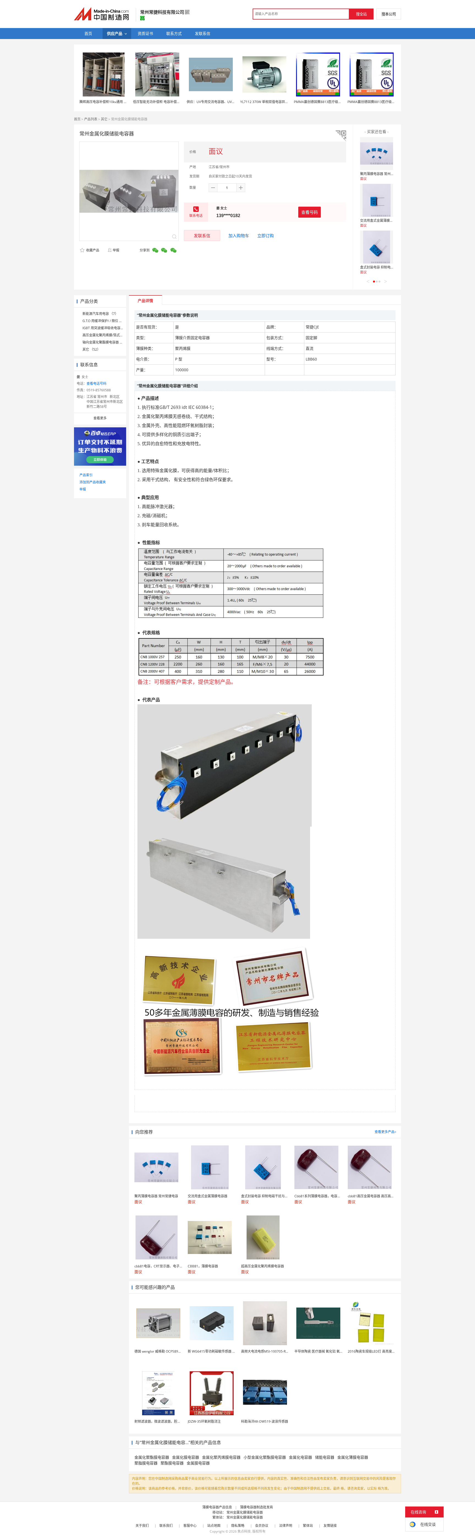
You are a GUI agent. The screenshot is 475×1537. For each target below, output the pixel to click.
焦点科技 (244, 1531)
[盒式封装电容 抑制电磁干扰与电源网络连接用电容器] (376, 247)
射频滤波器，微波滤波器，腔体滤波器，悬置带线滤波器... (176, 1421)
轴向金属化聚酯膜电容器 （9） (105, 342)
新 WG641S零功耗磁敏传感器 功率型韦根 (218, 1351)
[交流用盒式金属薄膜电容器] (376, 200)
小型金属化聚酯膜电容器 (265, 1457)
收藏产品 (92, 250)
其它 (104, 119)
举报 (116, 250)
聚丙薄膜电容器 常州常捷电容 (382, 173)
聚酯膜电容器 (172, 1463)
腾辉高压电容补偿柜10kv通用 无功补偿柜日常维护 (116, 101)
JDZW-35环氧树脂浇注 (204, 1421)
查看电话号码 (96, 383)
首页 (77, 119)
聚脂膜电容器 (146, 1463)
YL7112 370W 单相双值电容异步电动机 (269, 101)
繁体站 (308, 1525)
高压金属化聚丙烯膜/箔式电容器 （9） (110, 335)
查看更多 (100, 418)
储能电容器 (324, 1457)
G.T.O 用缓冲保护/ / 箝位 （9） (105, 321)
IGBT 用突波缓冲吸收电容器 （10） (108, 328)
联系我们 (166, 1525)
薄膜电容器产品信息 (217, 1507)
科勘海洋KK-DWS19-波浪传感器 (264, 1421)
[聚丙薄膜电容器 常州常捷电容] (376, 153)
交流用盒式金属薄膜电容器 (380, 220)
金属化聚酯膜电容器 (151, 1457)
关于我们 (142, 1525)
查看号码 (309, 212)
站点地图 (213, 1525)
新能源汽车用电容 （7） (100, 313)
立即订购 (265, 235)
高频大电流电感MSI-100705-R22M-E (268, 1351)
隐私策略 (237, 1525)
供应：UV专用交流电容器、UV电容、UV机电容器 (223, 101)
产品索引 (86, 475)
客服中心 (190, 1525)
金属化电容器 (300, 1457)
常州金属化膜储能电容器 (245, 1512)
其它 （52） (91, 349)
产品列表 (90, 119)
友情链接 (330, 1525)
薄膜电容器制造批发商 (256, 1507)
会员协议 (261, 1525)
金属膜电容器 (198, 1463)
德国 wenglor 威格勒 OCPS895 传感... (162, 1351)
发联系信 (202, 235)
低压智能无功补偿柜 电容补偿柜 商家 (160, 101)
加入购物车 (238, 235)
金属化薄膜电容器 (352, 1457)
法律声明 (285, 1525)
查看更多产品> (385, 1131)
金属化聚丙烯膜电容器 (221, 1457)
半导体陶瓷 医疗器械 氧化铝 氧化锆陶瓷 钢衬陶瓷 (330, 1351)
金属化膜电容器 (185, 1457)
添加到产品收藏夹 (92, 482)
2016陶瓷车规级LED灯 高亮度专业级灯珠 (378, 1351)
